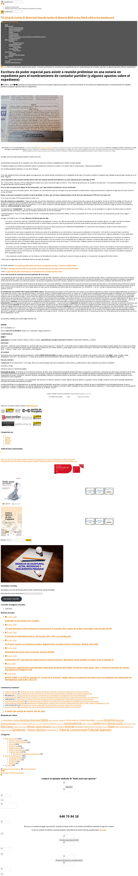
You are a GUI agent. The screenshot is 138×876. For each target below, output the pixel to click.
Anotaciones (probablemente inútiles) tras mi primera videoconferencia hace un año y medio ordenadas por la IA (68, 703)
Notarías (69, 726)
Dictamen (109, 720)
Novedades (79, 727)
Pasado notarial (13, 33)
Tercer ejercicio (37, 729)
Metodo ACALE (115, 723)
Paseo (111, 726)
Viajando (11, 41)
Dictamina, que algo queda (16, 55)
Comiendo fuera (13, 49)
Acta (2, 720)
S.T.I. (6, 58)
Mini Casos (7, 726)
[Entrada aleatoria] (1, 65)
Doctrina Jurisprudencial (16, 29)
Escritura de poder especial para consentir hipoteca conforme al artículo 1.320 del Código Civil (39, 461)
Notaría (61, 727)
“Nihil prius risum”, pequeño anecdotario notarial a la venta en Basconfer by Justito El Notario (54, 692)
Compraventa (99, 720)
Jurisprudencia (60, 724)
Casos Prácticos (53, 720)
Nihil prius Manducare (11, 40)
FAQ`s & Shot (9, 56)
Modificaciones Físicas (19, 727)
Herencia (46, 724)
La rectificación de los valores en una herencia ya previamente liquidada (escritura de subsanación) (56, 694)
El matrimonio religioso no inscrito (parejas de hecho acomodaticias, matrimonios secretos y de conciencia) (59, 697)
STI (26, 730)
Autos (44, 720)
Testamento (51, 730)
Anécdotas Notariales (30, 720)
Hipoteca (53, 724)
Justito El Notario (11, 692)
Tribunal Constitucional (73, 729)
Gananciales (39, 724)
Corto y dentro (17, 47)
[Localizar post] (2, 2)
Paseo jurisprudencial (17, 750)
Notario (47, 726)
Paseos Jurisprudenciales (16, 27)
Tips (57, 730)
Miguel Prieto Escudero (129, 724)
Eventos (11, 32)
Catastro (62, 720)
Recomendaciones (6, 730)
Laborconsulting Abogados (14, 701)
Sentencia (18, 729)
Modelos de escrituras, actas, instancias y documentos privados (23, 8)
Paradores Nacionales (15, 44)
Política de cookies (17, 773)
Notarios (54, 727)
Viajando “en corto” (18, 43)
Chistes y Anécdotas (14, 30)
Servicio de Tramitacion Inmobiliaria (26, 754)
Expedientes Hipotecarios (28, 724)
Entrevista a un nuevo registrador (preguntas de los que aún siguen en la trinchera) (51, 705)
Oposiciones (8, 52)
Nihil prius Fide (10, 739)
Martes (104, 723)
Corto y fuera (17, 50)
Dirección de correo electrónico (12, 593)
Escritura (18, 724)
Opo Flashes (12, 53)
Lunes (96, 723)
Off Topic (7, 61)
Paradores (12, 762)
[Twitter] (1, 4)
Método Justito (34, 726)
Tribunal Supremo (99, 729)
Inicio (6, 24)
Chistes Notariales (87, 720)
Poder (132, 727)
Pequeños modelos (14, 38)
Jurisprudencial (73, 723)
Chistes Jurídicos (72, 720)
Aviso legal (5, 773)
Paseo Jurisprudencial (122, 727)
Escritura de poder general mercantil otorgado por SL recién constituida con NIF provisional (38, 459)
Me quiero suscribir (11, 599)
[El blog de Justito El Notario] (9, 21)
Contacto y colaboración (12, 7)
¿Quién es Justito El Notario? (13, 62)
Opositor (105, 727)
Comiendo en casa (14, 46)
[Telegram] (3, 4)
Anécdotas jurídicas (11, 720)
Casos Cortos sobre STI (16, 59)
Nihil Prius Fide (9, 26)
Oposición (98, 727)
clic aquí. (102, 830)
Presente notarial (14, 35)
